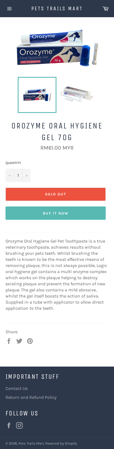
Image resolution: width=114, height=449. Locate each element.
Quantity (13, 163)
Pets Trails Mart (57, 8)
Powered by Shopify (61, 443)
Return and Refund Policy (31, 397)
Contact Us (17, 388)
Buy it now (55, 213)
